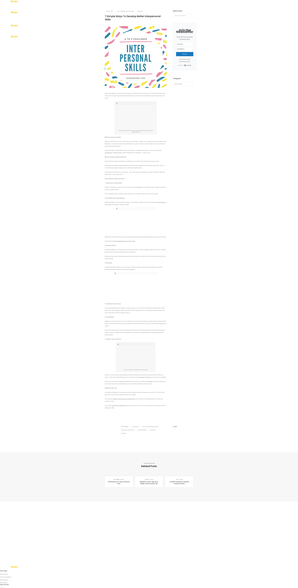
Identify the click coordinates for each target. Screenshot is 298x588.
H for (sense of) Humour (144, 377)
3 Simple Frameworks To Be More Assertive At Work (179, 482)
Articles (25, 5)
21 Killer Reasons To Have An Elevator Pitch (119, 482)
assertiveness (108, 152)
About (3, 5)
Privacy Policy (4, 574)
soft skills (123, 433)
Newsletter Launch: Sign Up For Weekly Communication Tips (149, 482)
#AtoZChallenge (124, 426)
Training (10, 5)
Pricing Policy (3, 583)
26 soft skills (149, 381)
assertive (139, 187)
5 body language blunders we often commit (124, 241)
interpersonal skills (142, 430)
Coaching (18, 5)
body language (161, 202)
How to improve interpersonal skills (150, 426)
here (134, 394)
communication (135, 426)
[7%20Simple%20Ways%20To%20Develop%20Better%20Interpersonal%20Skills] (141, 440)
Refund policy (4, 580)
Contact (51, 5)
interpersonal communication (127, 430)
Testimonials (43, 5)
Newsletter (33, 5)
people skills (153, 430)
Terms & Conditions (5, 577)
